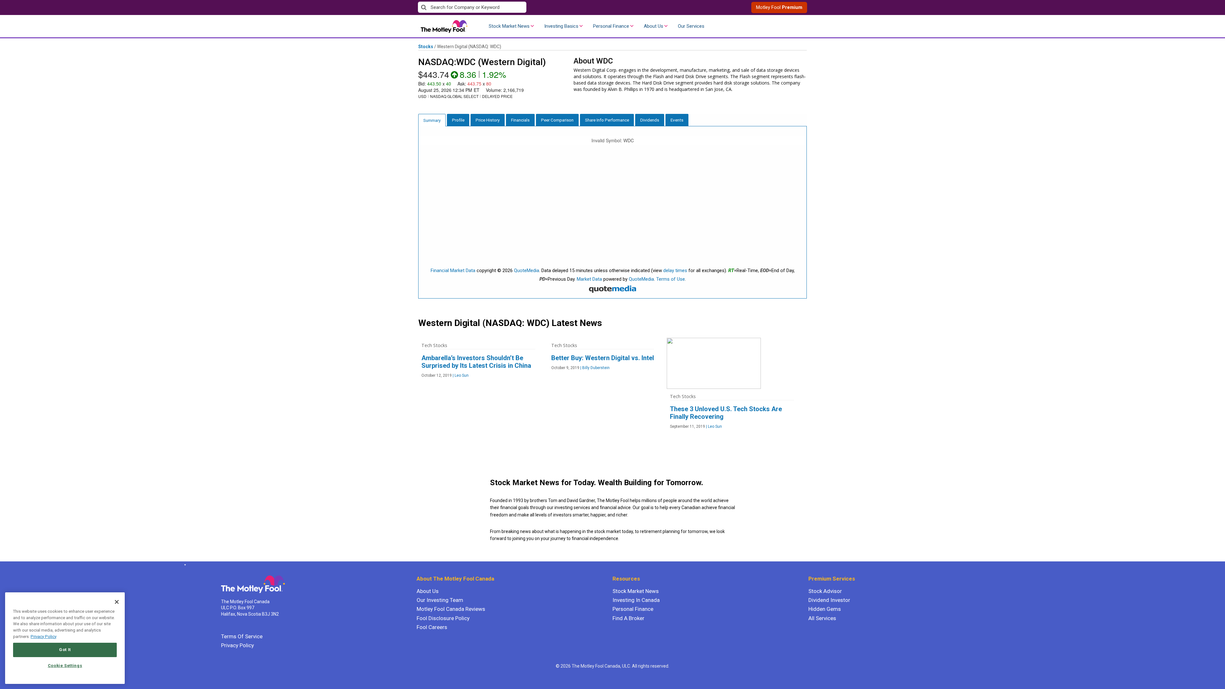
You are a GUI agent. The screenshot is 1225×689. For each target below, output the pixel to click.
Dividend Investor (829, 600)
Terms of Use (670, 279)
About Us (653, 26)
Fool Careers (432, 627)
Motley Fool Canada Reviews (451, 609)
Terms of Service (242, 636)
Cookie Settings (65, 665)
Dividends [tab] (649, 119)
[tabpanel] (612, 212)
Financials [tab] (520, 119)
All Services (822, 618)
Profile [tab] (458, 119)
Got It (65, 649)
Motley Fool (779, 7)
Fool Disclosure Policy (443, 618)
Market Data (589, 279)
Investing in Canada (636, 600)
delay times (675, 270)
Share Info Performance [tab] (607, 119)
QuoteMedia (526, 270)
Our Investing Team (440, 600)
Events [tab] (677, 119)
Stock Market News (509, 26)
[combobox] (515, 7)
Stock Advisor (825, 591)
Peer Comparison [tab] (557, 119)
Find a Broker (628, 618)
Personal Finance (611, 26)
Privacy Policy (237, 645)
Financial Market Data (453, 270)
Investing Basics (561, 26)
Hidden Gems (824, 609)
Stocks (425, 46)
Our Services (691, 26)
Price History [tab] (488, 119)
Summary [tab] (432, 120)
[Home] (184, 565)
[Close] (117, 602)
